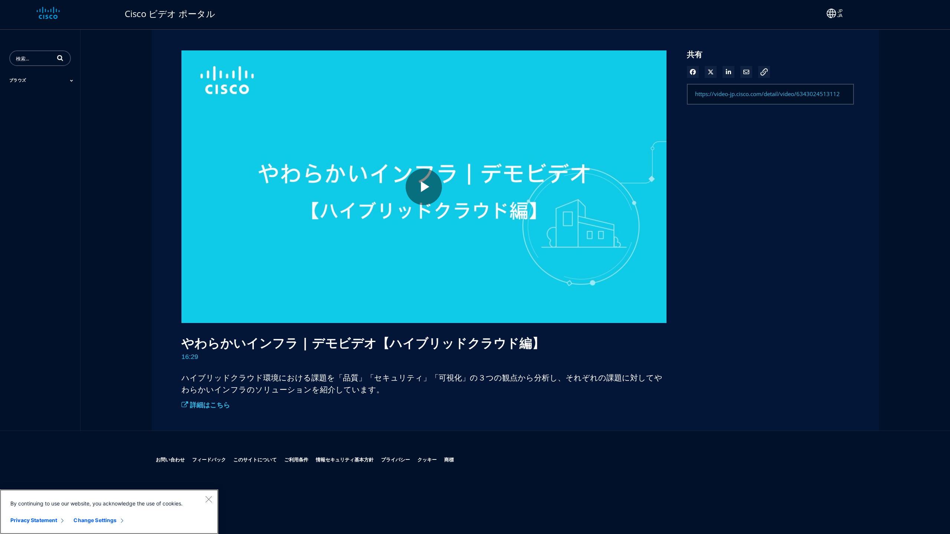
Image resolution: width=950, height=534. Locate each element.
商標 (449, 459)
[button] (60, 58)
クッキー (427, 459)
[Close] (208, 499)
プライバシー (395, 459)
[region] (109, 512)
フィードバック (209, 459)
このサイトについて (255, 459)
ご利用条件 (296, 459)
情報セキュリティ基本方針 (345, 459)
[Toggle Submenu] (71, 80)
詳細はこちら (209, 404)
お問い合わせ (170, 459)
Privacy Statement (33, 520)
